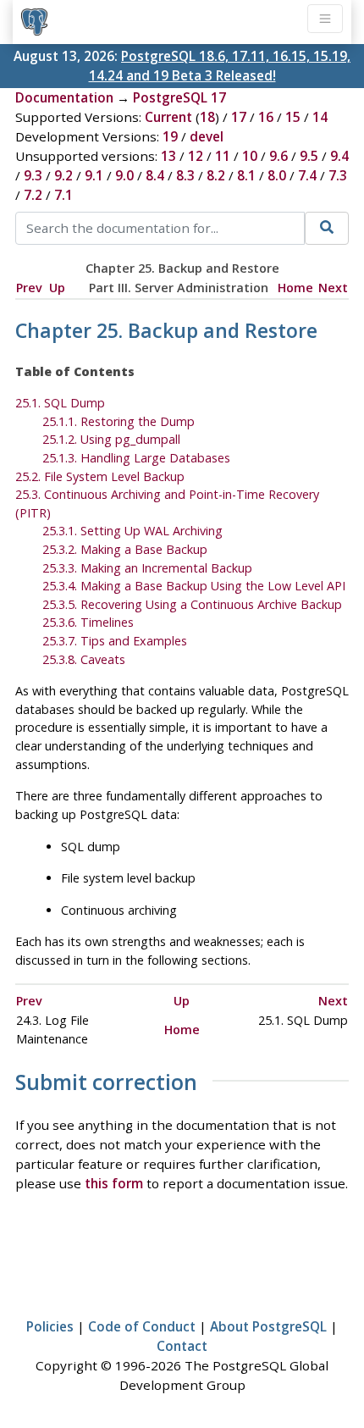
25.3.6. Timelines (88, 622)
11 (222, 155)
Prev (29, 288)
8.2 (216, 175)
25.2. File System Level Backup (100, 476)
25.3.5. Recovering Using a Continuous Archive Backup (192, 604)
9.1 (94, 175)
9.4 (339, 155)
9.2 (63, 175)
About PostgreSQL (268, 1326)
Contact (182, 1345)
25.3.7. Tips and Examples (114, 641)
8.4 (155, 175)
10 (249, 155)
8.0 (276, 175)
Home (295, 288)
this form (114, 1183)
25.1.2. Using (111, 439)
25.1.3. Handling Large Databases (136, 458)
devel (206, 136)
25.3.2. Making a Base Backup (124, 549)
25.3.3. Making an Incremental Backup (147, 568)
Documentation (64, 97)
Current (168, 116)
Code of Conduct (142, 1326)
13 (168, 155)
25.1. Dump (60, 403)
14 (320, 116)
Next (333, 288)
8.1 (246, 175)
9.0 (124, 175)
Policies (50, 1326)
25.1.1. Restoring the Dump (118, 421)
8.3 (185, 175)
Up (57, 288)
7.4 (307, 175)
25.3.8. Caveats (83, 659)
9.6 (278, 155)
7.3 (337, 175)
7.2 (33, 194)
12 (195, 155)
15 (293, 116)
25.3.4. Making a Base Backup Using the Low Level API (193, 586)
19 (170, 136)
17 (238, 116)
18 (207, 116)
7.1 (63, 194)
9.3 (33, 175)
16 (265, 116)
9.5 (309, 155)
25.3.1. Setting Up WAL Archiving (132, 531)
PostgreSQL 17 (179, 97)
